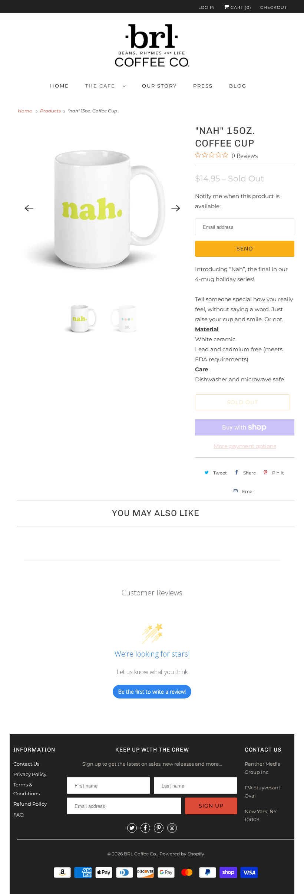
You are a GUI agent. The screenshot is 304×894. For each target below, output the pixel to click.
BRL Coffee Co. (140, 854)
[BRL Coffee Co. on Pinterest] (158, 828)
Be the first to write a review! (152, 691)
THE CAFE (102, 86)
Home (59, 86)
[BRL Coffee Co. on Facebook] (145, 828)
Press (203, 86)
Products (50, 111)
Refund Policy (30, 804)
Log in (206, 7)
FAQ (18, 815)
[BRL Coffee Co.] (152, 47)
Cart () (240, 7)
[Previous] (29, 208)
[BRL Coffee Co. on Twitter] (132, 828)
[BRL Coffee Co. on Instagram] (172, 828)
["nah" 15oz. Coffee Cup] (102, 208)
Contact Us (26, 764)
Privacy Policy (29, 774)
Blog (238, 86)
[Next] (176, 208)
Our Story (159, 86)
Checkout (273, 7)
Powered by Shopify (181, 854)
